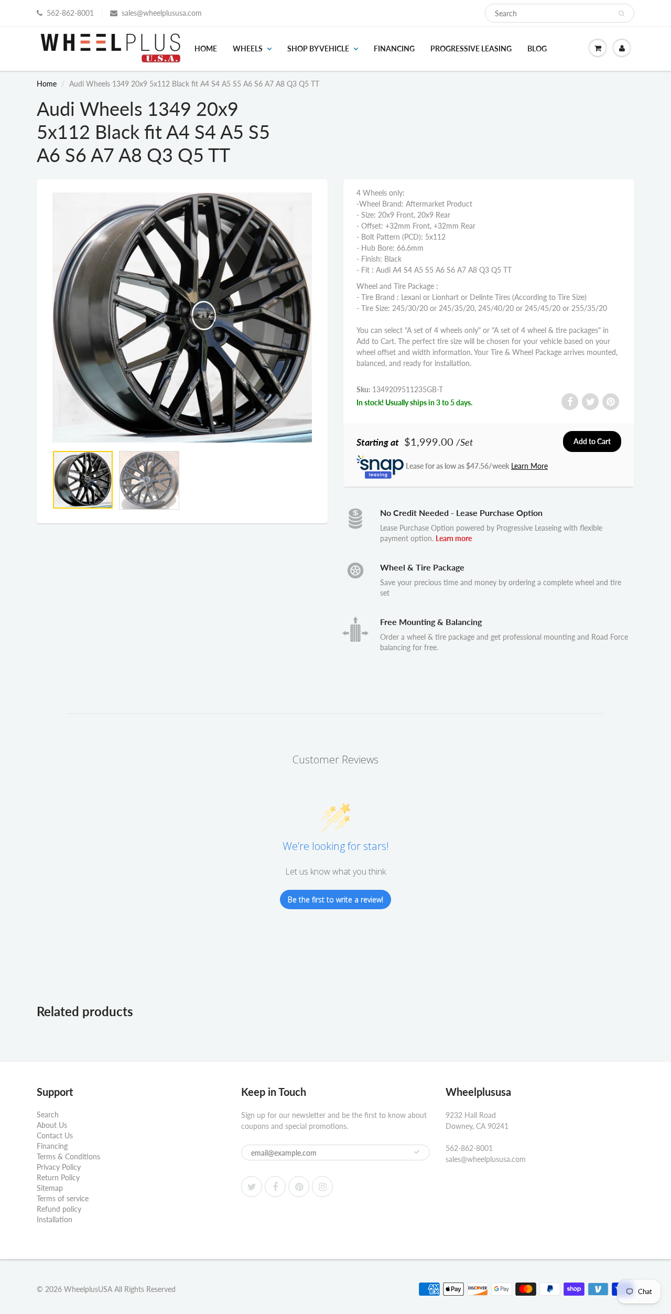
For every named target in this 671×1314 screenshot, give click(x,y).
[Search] (621, 13)
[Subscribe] (416, 1152)
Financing (394, 48)
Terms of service (63, 1198)
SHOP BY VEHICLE (318, 48)
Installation (54, 1219)
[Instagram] (322, 1186)
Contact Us (55, 1135)
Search (48, 1114)
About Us (52, 1125)
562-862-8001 (70, 12)
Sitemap (50, 1187)
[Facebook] (275, 1186)
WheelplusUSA (88, 1289)
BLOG (537, 48)
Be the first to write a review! (335, 899)
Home (205, 48)
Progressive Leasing (471, 48)
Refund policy (59, 1208)
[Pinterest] (298, 1186)
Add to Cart (592, 441)
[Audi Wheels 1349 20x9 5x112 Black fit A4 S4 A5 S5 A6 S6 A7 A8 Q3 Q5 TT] (182, 317)
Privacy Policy (59, 1166)
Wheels (248, 48)
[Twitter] (251, 1186)
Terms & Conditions (68, 1156)
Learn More (529, 465)
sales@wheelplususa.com (162, 12)
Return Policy (58, 1177)
